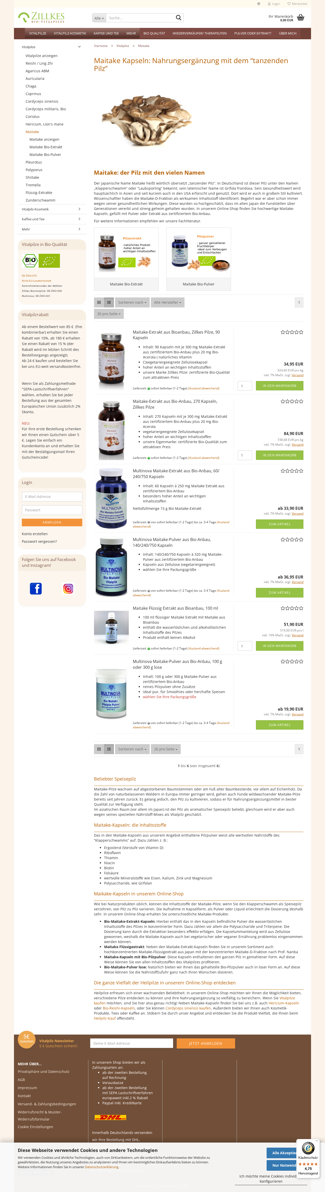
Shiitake (32, 177)
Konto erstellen (35, 533)
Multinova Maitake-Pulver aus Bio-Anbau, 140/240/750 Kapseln (172, 542)
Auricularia (35, 78)
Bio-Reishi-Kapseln (119, 1008)
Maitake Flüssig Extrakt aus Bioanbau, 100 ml (175, 608)
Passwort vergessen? (39, 541)
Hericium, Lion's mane (44, 124)
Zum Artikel (280, 524)
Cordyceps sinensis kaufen (188, 1008)
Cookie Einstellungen (35, 1126)
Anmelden (52, 522)
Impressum (27, 1087)
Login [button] (275, 4)
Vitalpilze (37, 33)
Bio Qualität (154, 33)
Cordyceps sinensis (42, 101)
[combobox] (132, 302)
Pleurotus (34, 162)
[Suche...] (179, 18)
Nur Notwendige (286, 1165)
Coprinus (33, 93)
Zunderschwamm (40, 200)
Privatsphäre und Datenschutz (44, 1071)
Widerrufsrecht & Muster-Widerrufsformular (40, 1116)
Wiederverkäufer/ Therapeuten (200, 33)
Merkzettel (298, 4)
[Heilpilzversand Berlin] (51, 18)
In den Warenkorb (280, 386)
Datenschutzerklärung (101, 1167)
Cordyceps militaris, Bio (46, 108)
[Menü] (317, 1142)
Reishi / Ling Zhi (39, 63)
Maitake (32, 131)
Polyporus (34, 169)
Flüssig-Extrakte (39, 192)
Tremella (33, 185)
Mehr (131, 33)
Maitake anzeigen (44, 139)
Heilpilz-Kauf (105, 1018)
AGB (21, 1079)
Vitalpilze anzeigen (42, 55)
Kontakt (24, 1095)
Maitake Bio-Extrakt (45, 147)
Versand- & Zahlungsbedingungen (47, 1103)
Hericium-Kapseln (284, 1003)
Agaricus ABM (37, 70)
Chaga (31, 86)
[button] (258, 4)
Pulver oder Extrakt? (252, 33)
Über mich (288, 33)
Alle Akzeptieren (286, 1152)
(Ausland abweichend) (203, 388)
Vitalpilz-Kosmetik (70, 33)
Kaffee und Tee (106, 33)
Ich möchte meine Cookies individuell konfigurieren (271, 1179)
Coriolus (33, 116)
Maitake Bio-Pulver (45, 154)
